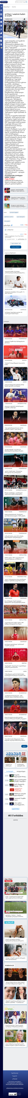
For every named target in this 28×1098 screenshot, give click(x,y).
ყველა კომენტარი (15, 243)
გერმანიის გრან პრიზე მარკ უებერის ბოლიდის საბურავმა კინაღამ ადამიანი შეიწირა (14, 182)
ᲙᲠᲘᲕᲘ (25, 671)
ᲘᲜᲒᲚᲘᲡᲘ (24, 663)
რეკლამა (14, 1075)
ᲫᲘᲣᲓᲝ (25, 381)
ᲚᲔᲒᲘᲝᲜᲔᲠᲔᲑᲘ (23, 338)
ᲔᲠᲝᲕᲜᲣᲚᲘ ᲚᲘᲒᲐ (22, 403)
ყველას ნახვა (15, 808)
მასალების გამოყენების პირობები (14, 1084)
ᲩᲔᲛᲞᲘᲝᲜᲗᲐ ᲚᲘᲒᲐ (22, 576)
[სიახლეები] (16, 754)
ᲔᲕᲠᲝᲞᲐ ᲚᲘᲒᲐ (23, 619)
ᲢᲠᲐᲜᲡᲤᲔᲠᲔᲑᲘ (23, 692)
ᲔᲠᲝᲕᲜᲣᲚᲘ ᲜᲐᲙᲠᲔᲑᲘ (21, 490)
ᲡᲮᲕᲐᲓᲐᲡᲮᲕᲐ (23, 425)
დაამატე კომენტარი (16, 247)
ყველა (24, 746)
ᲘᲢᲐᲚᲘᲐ (24, 360)
